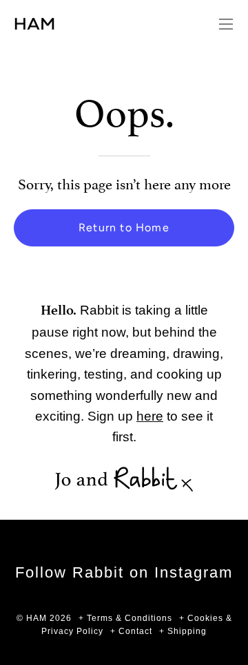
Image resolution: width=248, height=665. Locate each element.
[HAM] (55, 23)
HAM (36, 618)
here (149, 415)
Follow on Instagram (124, 572)
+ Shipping (183, 631)
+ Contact (131, 631)
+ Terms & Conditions (125, 618)
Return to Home (124, 227)
